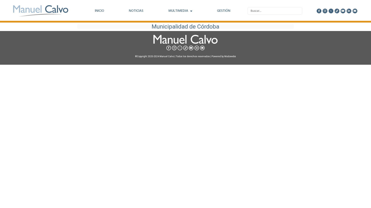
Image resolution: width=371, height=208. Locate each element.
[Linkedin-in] (348, 10)
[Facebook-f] (319, 10)
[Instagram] (325, 10)
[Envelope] (354, 10)
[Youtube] (342, 10)
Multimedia (178, 11)
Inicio (99, 11)
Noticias (136, 11)
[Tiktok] (337, 10)
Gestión (223, 11)
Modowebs (230, 56)
